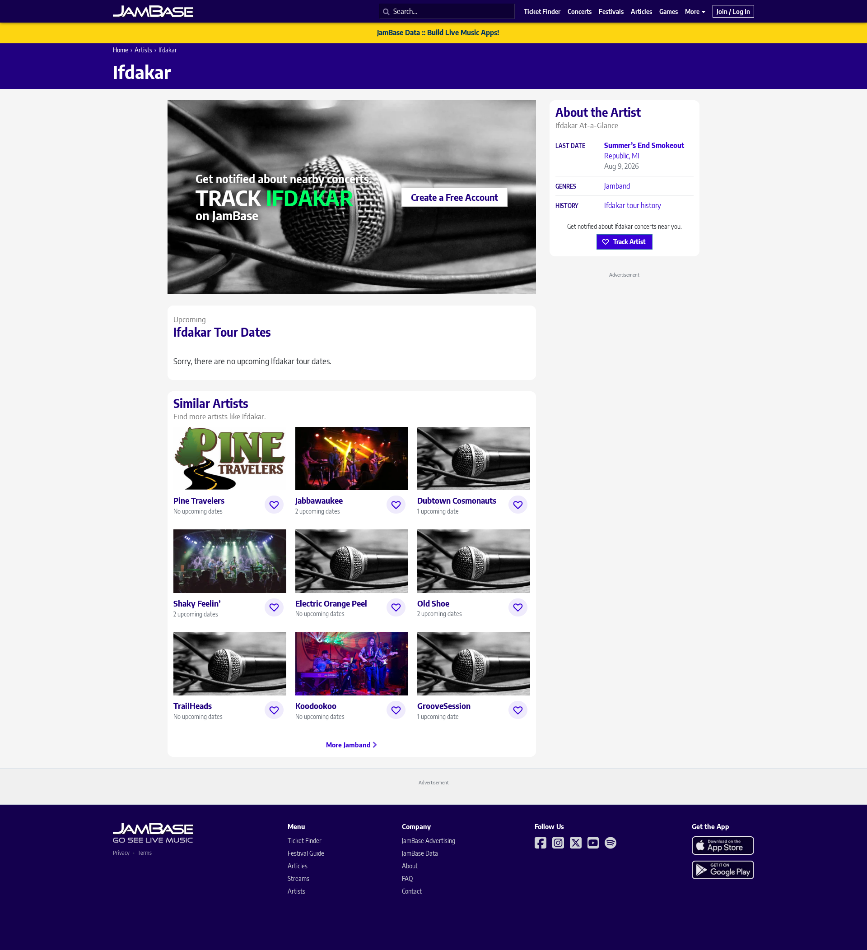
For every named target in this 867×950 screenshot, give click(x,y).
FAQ (407, 878)
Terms (145, 852)
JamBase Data (420, 853)
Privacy (121, 852)
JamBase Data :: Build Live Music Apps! (438, 32)
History (566, 206)
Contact (412, 891)
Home (120, 50)
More (693, 11)
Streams (298, 878)
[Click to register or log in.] (274, 505)
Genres (565, 187)
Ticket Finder (305, 840)
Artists (143, 50)
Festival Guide (306, 853)
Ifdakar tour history (632, 205)
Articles (298, 866)
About (410, 866)
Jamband (617, 185)
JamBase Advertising (428, 840)
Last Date (570, 146)
